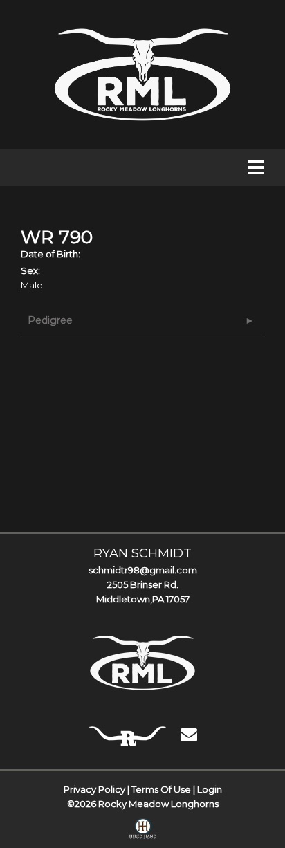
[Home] (142, 662)
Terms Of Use (161, 789)
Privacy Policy (94, 789)
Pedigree (50, 320)
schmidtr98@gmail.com (143, 569)
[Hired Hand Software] (142, 831)
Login (209, 789)
